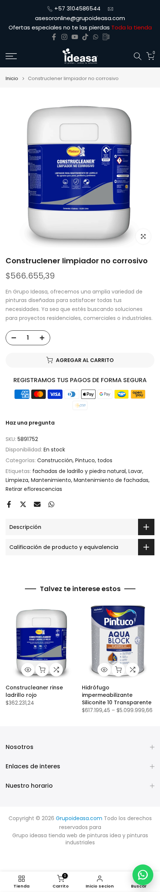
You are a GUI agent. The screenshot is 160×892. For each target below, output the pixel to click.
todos (104, 460)
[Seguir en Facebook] (54, 36)
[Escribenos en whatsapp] (95, 36)
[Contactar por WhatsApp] (142, 874)
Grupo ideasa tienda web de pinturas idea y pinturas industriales (80, 839)
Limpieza (17, 480)
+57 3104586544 (77, 8)
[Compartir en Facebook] (9, 504)
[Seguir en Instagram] (64, 36)
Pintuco (85, 460)
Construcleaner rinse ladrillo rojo (34, 691)
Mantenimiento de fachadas (111, 480)
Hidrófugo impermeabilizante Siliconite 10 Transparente (116, 695)
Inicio (12, 78)
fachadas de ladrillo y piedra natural (79, 471)
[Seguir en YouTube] (74, 36)
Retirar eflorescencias (34, 489)
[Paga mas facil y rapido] (106, 36)
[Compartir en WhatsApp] (51, 504)
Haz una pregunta (30, 422)
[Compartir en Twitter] (23, 504)
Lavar (135, 471)
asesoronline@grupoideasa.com (80, 18)
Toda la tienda (131, 27)
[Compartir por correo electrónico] (37, 504)
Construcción (55, 460)
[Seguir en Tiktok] (85, 36)
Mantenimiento (51, 480)
